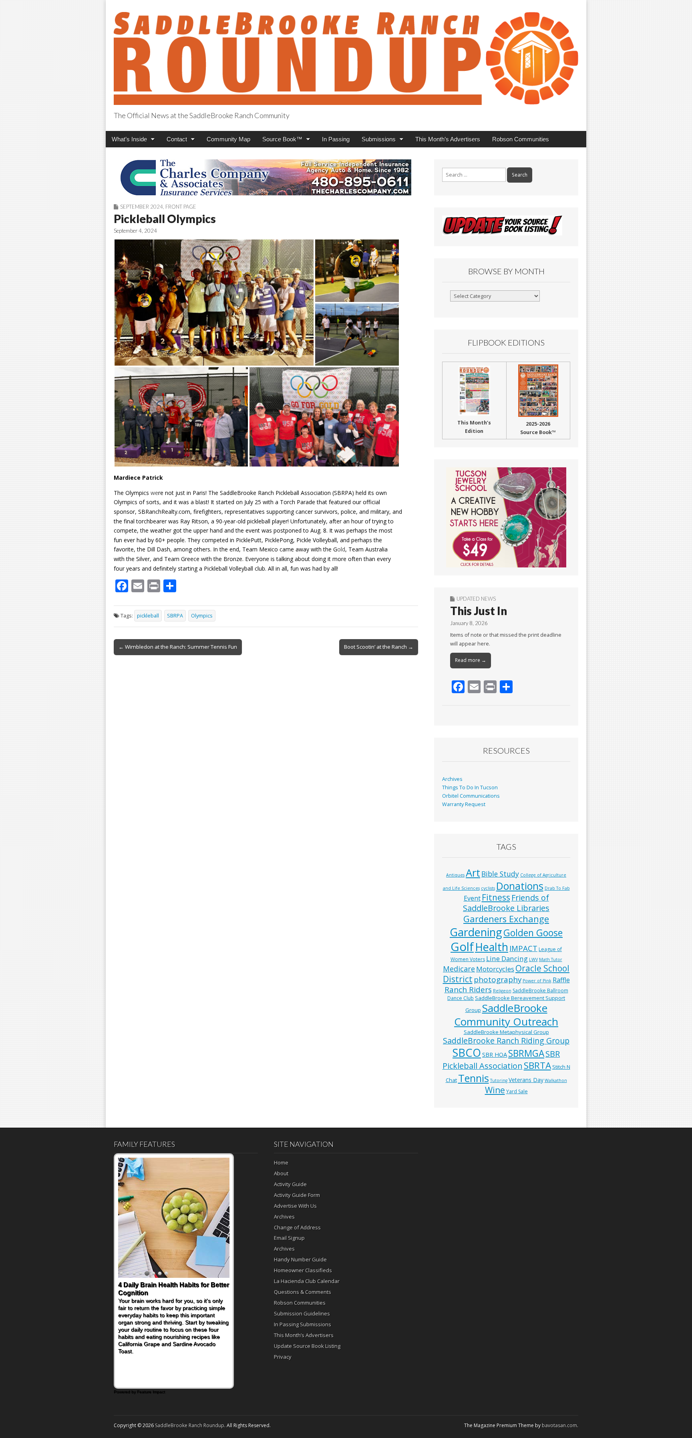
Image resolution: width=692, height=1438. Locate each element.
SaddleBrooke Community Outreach (506, 1015)
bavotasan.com (559, 1425)
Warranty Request (463, 804)
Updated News (476, 598)
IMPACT (523, 948)
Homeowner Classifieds (303, 1270)
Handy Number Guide (300, 1259)
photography (497, 979)
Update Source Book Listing (307, 1346)
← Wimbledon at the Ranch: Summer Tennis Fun (178, 646)
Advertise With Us (295, 1205)
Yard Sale (517, 1091)
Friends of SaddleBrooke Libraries (506, 902)
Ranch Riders (468, 989)
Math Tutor (550, 959)
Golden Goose (533, 932)
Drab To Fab (557, 888)
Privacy (283, 1356)
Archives (452, 779)
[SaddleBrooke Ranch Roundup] (346, 54)
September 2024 (141, 206)
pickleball (148, 615)
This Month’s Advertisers (447, 139)
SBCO (467, 1052)
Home (281, 1162)
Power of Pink (537, 980)
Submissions (379, 139)
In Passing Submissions (302, 1324)
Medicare (459, 968)
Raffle (561, 979)
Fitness (496, 897)
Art (473, 872)
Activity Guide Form (297, 1195)
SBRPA (175, 615)
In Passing (336, 139)
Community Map (228, 139)
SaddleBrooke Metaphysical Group (506, 1032)
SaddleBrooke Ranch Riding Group (506, 1040)
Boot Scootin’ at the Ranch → (378, 646)
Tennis (473, 1078)
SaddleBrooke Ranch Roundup (189, 1425)
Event (472, 898)
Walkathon (556, 1080)
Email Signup (289, 1237)
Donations (519, 886)
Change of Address (297, 1227)
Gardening (476, 932)
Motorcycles (495, 968)
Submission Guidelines (302, 1313)
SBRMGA (526, 1053)
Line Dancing (507, 958)
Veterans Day (526, 1080)
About (281, 1173)
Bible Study (500, 874)
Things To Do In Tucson (470, 787)
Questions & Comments (302, 1291)
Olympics (202, 615)
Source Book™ (282, 139)
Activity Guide (290, 1184)
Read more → (470, 660)
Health (491, 946)
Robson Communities (520, 139)
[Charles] (266, 177)
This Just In (478, 610)
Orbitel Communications (471, 795)
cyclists (488, 888)
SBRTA (537, 1065)
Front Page (180, 206)
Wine (495, 1090)
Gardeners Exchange (506, 919)
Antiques (455, 875)
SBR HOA (494, 1054)
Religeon (502, 991)
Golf (462, 947)
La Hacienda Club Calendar (307, 1281)
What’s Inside (129, 139)
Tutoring (498, 1080)
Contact (177, 139)
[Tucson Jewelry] (506, 517)
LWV (533, 959)
